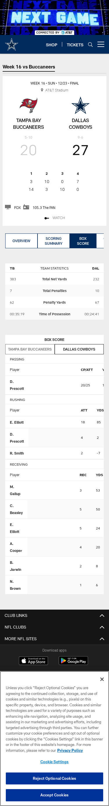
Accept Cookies (54, 795)
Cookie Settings (54, 761)
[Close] (102, 679)
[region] (54, 738)
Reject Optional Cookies (54, 778)
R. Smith (17, 453)
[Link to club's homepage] (12, 42)
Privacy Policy (70, 750)
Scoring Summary (53, 240)
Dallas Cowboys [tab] (79, 349)
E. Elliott (17, 422)
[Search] (90, 44)
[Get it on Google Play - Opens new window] (73, 664)
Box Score (83, 240)
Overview (21, 241)
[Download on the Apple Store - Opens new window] (33, 661)
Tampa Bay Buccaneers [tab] (30, 349)
